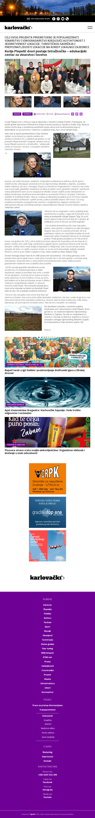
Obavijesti (47, 635)
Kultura (47, 618)
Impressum (47, 756)
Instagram (48, 789)
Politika (47, 613)
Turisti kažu (47, 640)
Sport (47, 626)
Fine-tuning (47, 648)
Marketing (47, 752)
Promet (47, 674)
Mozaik (17, 114)
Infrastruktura (47, 683)
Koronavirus (47, 692)
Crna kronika (48, 670)
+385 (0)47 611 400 (47, 775)
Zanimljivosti (47, 666)
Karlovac (47, 605)
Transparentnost (47, 709)
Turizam (47, 622)
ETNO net (47, 657)
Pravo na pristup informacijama (47, 705)
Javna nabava (48, 732)
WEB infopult (47, 653)
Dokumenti (47, 716)
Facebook (47, 782)
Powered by (28, 814)
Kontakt (47, 761)
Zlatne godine (47, 644)
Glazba (47, 679)
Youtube (47, 797)
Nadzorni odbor (48, 728)
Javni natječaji (48, 737)
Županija (27, 114)
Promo (47, 661)
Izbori (47, 688)
